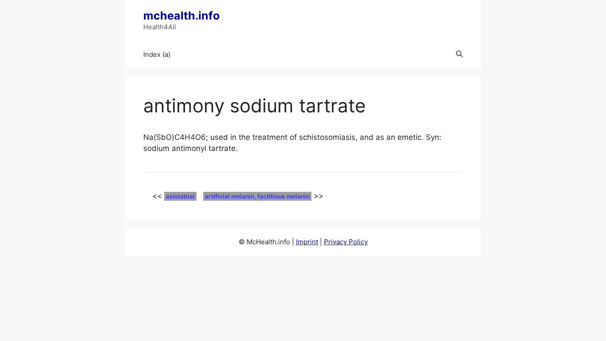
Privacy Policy (346, 242)
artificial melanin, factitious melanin (257, 196)
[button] (459, 54)
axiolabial (180, 196)
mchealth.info (181, 15)
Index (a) (156, 54)
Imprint (307, 242)
